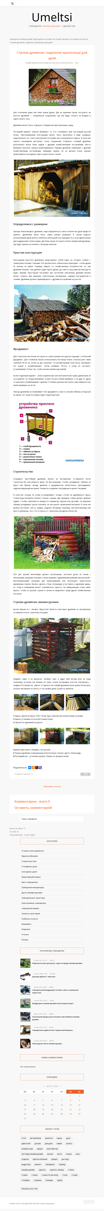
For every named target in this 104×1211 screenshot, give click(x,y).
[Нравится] (88, 774)
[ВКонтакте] (79, 3)
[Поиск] (93, 3)
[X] (36, 767)
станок (35, 1175)
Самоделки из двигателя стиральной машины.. (52, 1030)
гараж (59, 1138)
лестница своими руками (32, 1154)
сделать (42, 1170)
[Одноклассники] (33, 767)
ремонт (38, 1164)
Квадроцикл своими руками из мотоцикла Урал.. (53, 1003)
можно (50, 1154)
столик (74, 1175)
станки (24, 1175)
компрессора (27, 1148)
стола (64, 1175)
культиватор (52, 1148)
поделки (25, 1159)
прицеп (54, 1159)
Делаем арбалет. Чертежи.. (44, 976)
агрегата (49, 1138)
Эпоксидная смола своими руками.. (47, 1043)
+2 (85, 774)
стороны (37, 1180)
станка (71, 1170)
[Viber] (40, 767)
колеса (69, 1143)
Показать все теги (30, 1188)
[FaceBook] (83, 3)
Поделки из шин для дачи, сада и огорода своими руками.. (57, 963)
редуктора (26, 1164)
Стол (24, 1138)
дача (68, 1138)
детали (38, 1143)
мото (59, 1154)
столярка (26, 1180)
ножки (69, 1154)
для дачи (49, 1143)
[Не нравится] (82, 774)
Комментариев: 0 (24, 774)
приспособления (40, 1159)
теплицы (49, 1180)
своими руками (28, 1170)
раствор (65, 1159)
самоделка (50, 1164)
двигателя (26, 1143)
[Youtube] (86, 3)
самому (62, 1164)
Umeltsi (52, 17)
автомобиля (35, 1138)
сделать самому (57, 1170)
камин (59, 1143)
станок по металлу (50, 1175)
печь (78, 1154)
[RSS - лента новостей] (89, 3)
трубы (59, 1180)
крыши (40, 1148)
